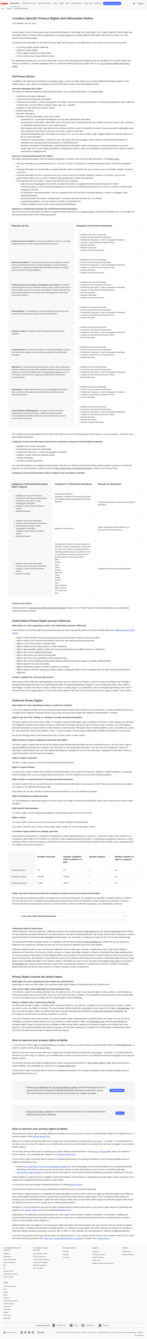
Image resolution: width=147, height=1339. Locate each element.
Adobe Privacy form (111, 961)
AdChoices (140, 1335)
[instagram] (25, 1332)
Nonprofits (66, 1254)
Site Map (140, 1332)
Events (5, 1295)
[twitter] (29, 1332)
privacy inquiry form (66, 1066)
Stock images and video (10, 1274)
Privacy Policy (65, 35)
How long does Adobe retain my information (47, 608)
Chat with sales (126, 1251)
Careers (5, 1292)
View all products (8, 1277)
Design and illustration (10, 1259)
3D (4, 1268)
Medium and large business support (102, 1263)
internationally (123, 1008)
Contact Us (97, 3)
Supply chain (7, 1306)
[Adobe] (4, 3)
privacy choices (76, 1184)
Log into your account (9, 1286)
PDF (4, 1265)
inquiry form (45, 1048)
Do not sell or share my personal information (123, 1332)
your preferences (41, 1087)
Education (66, 1251)
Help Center (96, 1251)
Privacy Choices (99, 1151)
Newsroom (6, 1298)
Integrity (5, 1312)
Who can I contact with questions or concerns (63, 1238)
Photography (7, 1256)
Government (66, 1257)
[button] (134, 3)
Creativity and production (40, 1262)
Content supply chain (39, 1256)
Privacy (85, 1332)
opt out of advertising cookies (64, 1087)
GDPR (62, 3)
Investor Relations (8, 1303)
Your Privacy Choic (96, 1063)
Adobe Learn (96, 1260)
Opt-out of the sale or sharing (39, 1112)
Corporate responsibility (10, 1301)
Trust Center (7, 1309)
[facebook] (22, 1332)
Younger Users (88, 3)
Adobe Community (97, 1257)
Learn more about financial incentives (38, 916)
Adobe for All (7, 1315)
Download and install (98, 1254)
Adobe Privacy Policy (44, 3)
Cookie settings (117, 1090)
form (130, 1172)
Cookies (55, 3)
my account (97, 1052)
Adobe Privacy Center (29, 3)
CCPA (67, 3)
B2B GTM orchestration (40, 1265)
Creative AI (6, 1253)
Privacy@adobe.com (93, 942)
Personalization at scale (40, 1253)
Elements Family (8, 1271)
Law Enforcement (76, 3)
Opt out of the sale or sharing (28, 1172)
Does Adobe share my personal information (73, 468)
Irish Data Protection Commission (109, 1011)
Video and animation (9, 1262)
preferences (33, 1167)
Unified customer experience (41, 1259)
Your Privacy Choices (112, 3)
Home (3, 8)
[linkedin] (33, 1332)
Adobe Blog (6, 1318)
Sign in (141, 3)
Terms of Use (92, 1332)
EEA (113, 1008)
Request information (128, 1254)
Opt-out (120, 1113)
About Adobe (14, 3)
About (5, 1289)
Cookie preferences (103, 1332)
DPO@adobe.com (20, 964)
